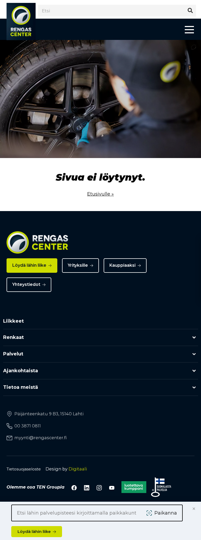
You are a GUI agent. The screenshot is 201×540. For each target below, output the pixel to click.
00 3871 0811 (27, 425)
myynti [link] (40, 437)
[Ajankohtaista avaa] (194, 370)
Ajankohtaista (20, 371)
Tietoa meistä (20, 387)
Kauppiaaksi (122, 265)
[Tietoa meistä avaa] (194, 387)
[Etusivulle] (21, 21)
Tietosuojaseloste (24, 468)
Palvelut (13, 354)
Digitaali (78, 468)
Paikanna (165, 513)
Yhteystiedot (26, 284)
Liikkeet (13, 321)
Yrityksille (78, 265)
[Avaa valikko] (189, 29)
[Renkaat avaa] (194, 337)
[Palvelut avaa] (194, 354)
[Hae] (190, 11)
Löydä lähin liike (29, 265)
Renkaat (13, 337)
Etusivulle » (100, 194)
